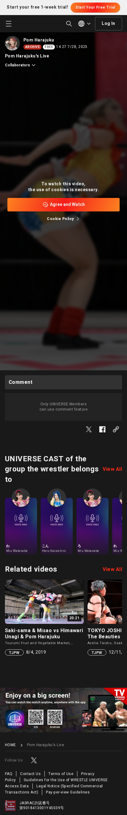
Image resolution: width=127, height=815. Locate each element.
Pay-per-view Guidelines (68, 792)
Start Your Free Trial (95, 7)
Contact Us (30, 774)
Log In (108, 23)
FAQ (8, 774)
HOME (10, 745)
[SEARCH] (69, 24)
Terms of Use (60, 774)
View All (112, 469)
